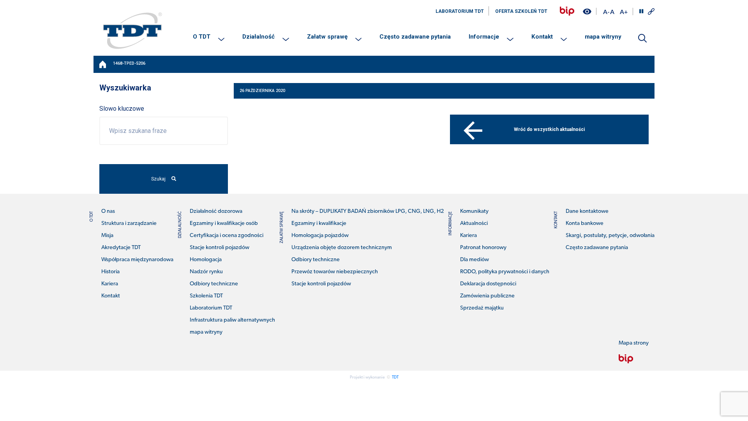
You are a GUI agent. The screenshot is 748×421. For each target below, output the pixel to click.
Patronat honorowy (483, 248)
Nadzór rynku (206, 272)
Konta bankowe (584, 223)
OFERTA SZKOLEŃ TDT (521, 11)
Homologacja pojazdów (320, 236)
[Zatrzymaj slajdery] (641, 11)
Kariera (109, 284)
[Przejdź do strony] (567, 11)
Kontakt (542, 36)
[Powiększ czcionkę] (623, 11)
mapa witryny (603, 36)
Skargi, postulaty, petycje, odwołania (610, 236)
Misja (107, 236)
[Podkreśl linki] (651, 11)
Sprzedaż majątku (482, 308)
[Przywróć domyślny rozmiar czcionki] (612, 11)
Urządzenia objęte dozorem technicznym (341, 248)
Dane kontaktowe (587, 211)
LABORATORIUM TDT (460, 11)
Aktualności (474, 223)
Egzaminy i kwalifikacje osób (224, 223)
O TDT (201, 36)
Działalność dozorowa (216, 211)
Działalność (258, 36)
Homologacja (206, 260)
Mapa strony (634, 343)
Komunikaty (474, 211)
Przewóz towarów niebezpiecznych (334, 272)
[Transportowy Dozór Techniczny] (132, 30)
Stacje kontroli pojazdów (219, 248)
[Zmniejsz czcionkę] (606, 11)
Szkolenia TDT (206, 296)
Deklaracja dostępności (488, 284)
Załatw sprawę (327, 36)
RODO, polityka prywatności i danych (504, 272)
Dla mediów (474, 260)
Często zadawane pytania (415, 36)
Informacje (484, 36)
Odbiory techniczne (214, 284)
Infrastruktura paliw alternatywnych (232, 320)
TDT (395, 377)
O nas (108, 211)
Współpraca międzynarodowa (137, 260)
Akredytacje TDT (121, 248)
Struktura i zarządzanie (129, 223)
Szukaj (158, 179)
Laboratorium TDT (211, 308)
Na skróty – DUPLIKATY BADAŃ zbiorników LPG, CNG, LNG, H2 (367, 211)
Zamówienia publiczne (487, 296)
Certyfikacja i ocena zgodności (226, 236)
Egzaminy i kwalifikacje (318, 223)
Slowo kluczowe (121, 108)
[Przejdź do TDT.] (103, 64)
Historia (110, 272)
